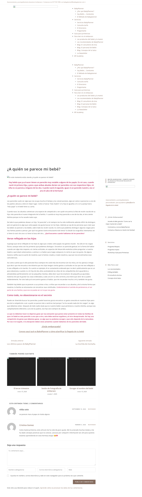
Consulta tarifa (82, 25)
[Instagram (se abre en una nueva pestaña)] (134, 2)
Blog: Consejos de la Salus (86, 50)
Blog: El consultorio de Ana (87, 45)
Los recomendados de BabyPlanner (90, 42)
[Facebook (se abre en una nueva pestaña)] (131, 2)
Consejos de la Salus (114, 278)
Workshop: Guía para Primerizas (118, 253)
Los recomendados (114, 269)
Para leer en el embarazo (83, 36)
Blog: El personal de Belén (87, 47)
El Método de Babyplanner (87, 17)
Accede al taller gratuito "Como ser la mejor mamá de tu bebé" (119, 222)
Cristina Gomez (26, 425)
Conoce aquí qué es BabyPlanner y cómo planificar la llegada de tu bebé (51, 331)
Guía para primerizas (82, 33)
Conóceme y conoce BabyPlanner (119, 227)
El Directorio (81, 28)
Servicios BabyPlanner (85, 22)
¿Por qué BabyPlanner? (85, 11)
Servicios (77, 20)
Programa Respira (113, 247)
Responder (92, 409)
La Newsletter (82, 53)
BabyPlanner (79, 8)
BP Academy (78, 56)
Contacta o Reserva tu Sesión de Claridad (121, 230)
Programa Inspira (113, 250)
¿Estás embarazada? (51, 326)
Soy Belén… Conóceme (85, 14)
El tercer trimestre (21, 388)
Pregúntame (81, 31)
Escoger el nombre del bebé (81, 388)
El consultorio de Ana (115, 275)
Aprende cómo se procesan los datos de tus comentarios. (61, 488)
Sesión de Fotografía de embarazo (51, 389)
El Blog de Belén (113, 272)
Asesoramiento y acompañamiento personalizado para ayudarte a (120, 202)
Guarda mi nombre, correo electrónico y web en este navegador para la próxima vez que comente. (47, 476)
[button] (106, 60)
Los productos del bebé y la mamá (90, 39)
